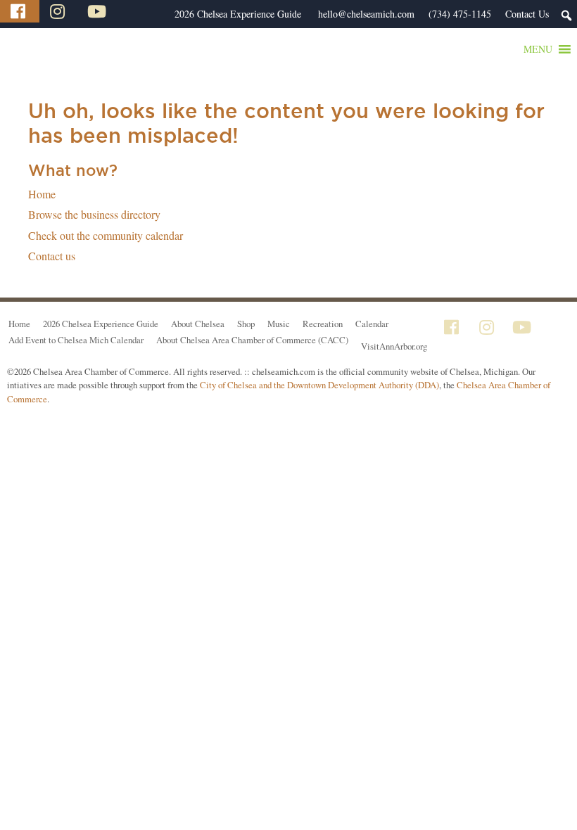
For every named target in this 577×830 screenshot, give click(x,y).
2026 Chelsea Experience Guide (238, 13)
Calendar (371, 323)
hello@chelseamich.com (366, 13)
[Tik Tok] (135, 11)
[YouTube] (98, 11)
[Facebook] (19, 11)
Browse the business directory (94, 214)
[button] (538, 49)
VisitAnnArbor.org (394, 346)
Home (42, 193)
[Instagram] (59, 11)
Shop (246, 323)
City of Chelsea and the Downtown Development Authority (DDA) (319, 384)
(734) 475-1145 (460, 13)
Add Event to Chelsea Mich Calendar (76, 339)
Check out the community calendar (105, 235)
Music (278, 323)
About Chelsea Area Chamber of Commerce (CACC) (252, 339)
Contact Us (527, 13)
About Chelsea (197, 323)
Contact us (51, 255)
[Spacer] (160, 14)
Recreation (323, 323)
